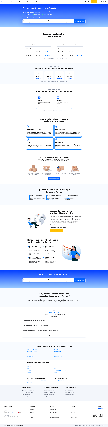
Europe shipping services (26, 388)
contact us (68, 198)
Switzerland (29, 382)
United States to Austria (32, 349)
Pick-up (24, 20)
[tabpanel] (54, 50)
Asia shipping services (26, 394)
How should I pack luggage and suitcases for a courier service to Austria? (40, 330)
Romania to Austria (58, 356)
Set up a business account (56, 230)
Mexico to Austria (30, 353)
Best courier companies (69, 394)
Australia (56, 366)
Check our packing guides (54, 178)
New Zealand (29, 365)
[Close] (46, 22)
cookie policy (85, 425)
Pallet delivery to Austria (60, 380)
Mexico (28, 368)
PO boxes (35, 259)
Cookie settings (91, 425)
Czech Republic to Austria (59, 353)
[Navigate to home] (5, 2)
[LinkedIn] (101, 408)
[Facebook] (98, 408)
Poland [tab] (67, 40)
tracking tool (74, 196)
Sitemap (76, 425)
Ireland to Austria (57, 354)
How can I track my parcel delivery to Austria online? (35, 325)
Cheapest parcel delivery (70, 397)
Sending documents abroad (49, 394)
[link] (38, 75)
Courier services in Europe (48, 388)
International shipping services (27, 397)
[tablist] (54, 40)
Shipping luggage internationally (49, 392)
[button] (54, 21)
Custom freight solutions (69, 388)
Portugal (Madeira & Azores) (60, 370)
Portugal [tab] (52, 40)
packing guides (50, 199)
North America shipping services (28, 390)
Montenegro (29, 372)
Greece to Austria (30, 354)
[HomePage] (10, 406)
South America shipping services (28, 392)
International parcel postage (49, 390)
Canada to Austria (57, 351)
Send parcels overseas (48, 397)
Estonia (28, 380)
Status (80, 425)
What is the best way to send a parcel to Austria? (34, 320)
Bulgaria (55, 372)
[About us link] (101, 2)
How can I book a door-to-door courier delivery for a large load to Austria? (40, 335)
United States (29, 366)
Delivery (37, 20)
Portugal (29, 370)
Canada (55, 365)
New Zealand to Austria (32, 351)
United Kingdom (43, 380)
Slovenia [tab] (46, 40)
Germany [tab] (62, 40)
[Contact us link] (99, 2)
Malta (55, 368)
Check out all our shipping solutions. (60, 110)
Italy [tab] (57, 40)
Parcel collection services (70, 396)
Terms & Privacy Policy (99, 425)
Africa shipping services (26, 396)
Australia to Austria (58, 349)
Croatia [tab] (40, 40)
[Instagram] (100, 408)
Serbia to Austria (30, 356)
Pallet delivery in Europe (69, 392)
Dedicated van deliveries (69, 390)
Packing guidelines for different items (50, 396)
